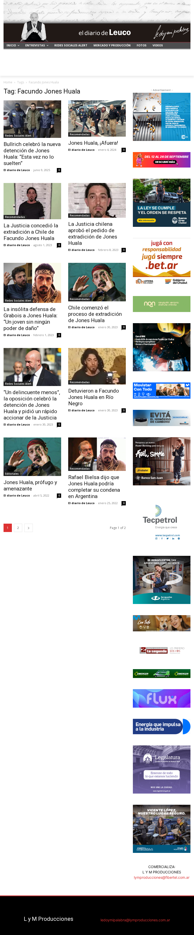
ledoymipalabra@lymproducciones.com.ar (135, 920)
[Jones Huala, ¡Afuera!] (97, 118)
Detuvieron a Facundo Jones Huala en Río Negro (93, 397)
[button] (184, 70)
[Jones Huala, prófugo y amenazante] (32, 456)
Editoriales (12, 473)
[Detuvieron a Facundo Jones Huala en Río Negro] (97, 366)
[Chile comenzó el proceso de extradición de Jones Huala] (97, 282)
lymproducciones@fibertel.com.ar (161, 877)
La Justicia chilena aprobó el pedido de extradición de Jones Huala (92, 233)
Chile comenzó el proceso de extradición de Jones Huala (95, 314)
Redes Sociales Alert (18, 135)
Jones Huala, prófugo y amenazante (30, 485)
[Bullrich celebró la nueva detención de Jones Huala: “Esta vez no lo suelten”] (32, 119)
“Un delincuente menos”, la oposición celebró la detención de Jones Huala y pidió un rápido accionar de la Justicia (32, 405)
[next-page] (28, 528)
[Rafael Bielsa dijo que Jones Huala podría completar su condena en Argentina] (97, 454)
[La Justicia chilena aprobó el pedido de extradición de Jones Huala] (97, 200)
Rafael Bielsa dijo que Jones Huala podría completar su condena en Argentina (94, 486)
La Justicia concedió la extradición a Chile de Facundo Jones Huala (31, 232)
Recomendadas (80, 134)
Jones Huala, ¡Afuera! (93, 143)
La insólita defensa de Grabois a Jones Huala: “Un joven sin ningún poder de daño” (30, 318)
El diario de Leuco (17, 170)
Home (8, 82)
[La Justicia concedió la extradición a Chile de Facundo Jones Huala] (32, 201)
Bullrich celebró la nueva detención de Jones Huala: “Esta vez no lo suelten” (32, 153)
